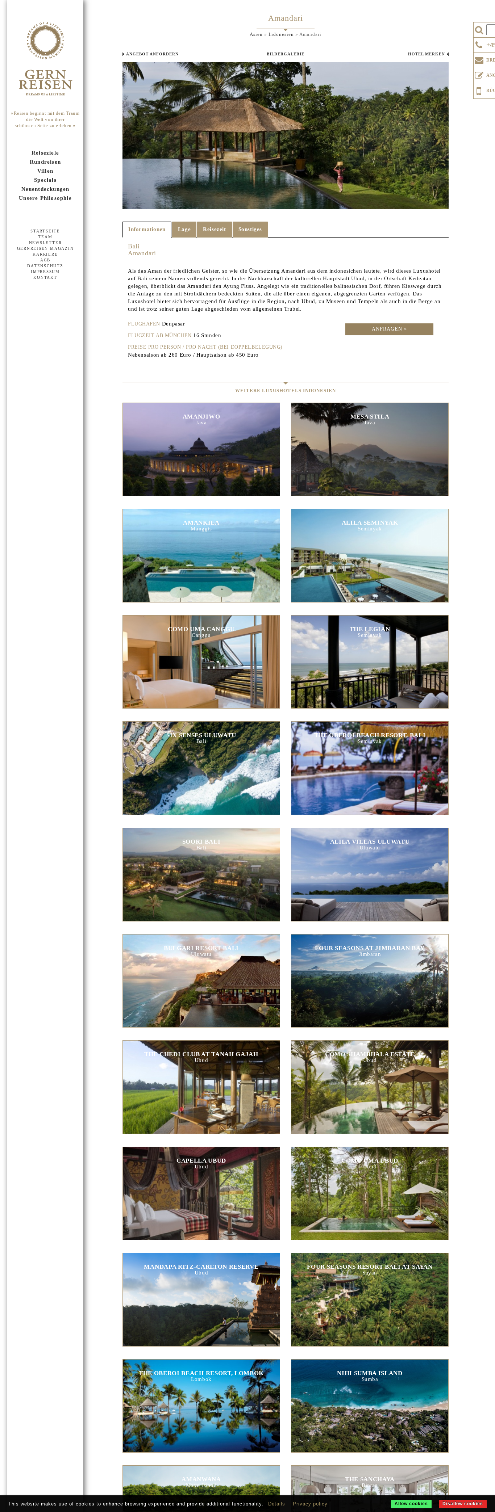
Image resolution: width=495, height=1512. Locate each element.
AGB (45, 260)
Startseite (45, 231)
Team (45, 237)
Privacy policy (310, 1504)
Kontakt (45, 277)
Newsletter (45, 242)
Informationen (147, 229)
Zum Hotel (201, 453)
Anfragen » (389, 329)
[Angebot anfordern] (479, 74)
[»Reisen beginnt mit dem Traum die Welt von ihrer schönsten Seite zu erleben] (45, 59)
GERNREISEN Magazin (45, 248)
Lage (184, 229)
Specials (45, 180)
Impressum (45, 271)
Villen (45, 171)
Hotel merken (426, 54)
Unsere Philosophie (45, 198)
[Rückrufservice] (479, 89)
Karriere (45, 254)
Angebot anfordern (152, 54)
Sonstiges (250, 229)
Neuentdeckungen (45, 189)
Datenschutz (45, 266)
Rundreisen (45, 162)
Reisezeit (214, 229)
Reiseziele (45, 153)
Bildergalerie (285, 54)
